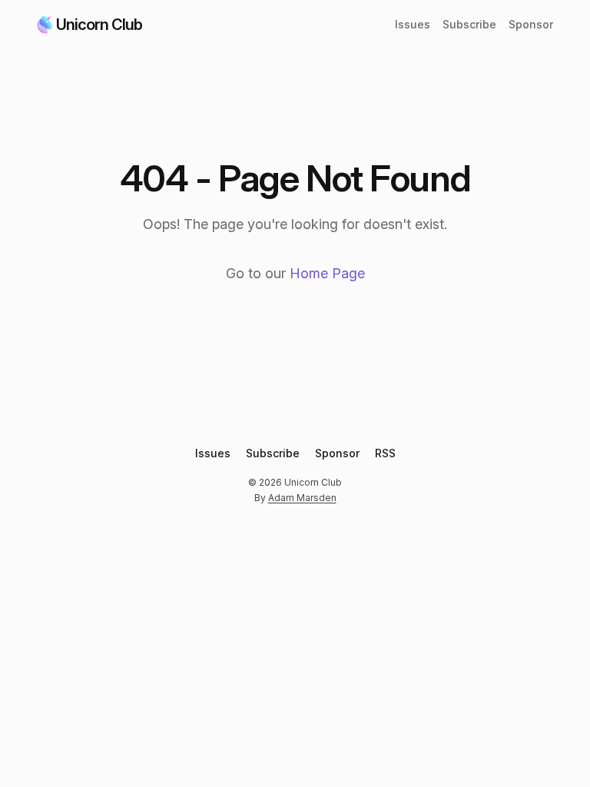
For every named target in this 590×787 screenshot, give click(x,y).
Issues (412, 24)
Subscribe (469, 24)
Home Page (327, 273)
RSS (385, 453)
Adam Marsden (302, 497)
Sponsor (531, 24)
